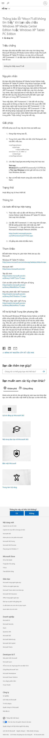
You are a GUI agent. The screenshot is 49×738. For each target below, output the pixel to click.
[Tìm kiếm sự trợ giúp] (8, 3)
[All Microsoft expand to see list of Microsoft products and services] (3, 3)
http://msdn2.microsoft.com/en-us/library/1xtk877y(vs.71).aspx (14, 277)
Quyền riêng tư (21, 731)
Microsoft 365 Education (10, 594)
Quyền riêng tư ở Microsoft (11, 707)
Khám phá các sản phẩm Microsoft (13, 537)
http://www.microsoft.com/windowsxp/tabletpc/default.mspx (24, 262)
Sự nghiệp (6, 696)
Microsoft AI (6, 620)
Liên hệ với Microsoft (9, 731)
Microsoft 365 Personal (9, 545)
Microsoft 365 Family (9, 541)
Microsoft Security (8, 624)
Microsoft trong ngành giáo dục (12, 582)
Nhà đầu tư (6, 711)
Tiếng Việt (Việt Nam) (12, 718)
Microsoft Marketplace (9, 673)
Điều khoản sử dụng (32, 731)
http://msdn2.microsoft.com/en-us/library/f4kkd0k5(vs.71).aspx (14, 286)
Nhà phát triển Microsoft (10, 658)
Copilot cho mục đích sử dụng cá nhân (14, 530)
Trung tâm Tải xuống (9, 564)
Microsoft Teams (7, 647)
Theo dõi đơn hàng (8, 571)
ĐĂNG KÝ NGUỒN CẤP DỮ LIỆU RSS (19, 353)
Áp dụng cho (8, 38)
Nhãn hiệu (6, 734)
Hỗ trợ (5, 8)
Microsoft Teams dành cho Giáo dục (13, 590)
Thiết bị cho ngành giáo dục (11, 586)
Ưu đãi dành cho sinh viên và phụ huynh (14, 605)
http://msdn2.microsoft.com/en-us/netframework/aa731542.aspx (21, 234)
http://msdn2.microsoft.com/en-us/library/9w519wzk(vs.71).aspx (14, 295)
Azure (4, 628)
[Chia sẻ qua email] (14, 348)
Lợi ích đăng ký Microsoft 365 (13, 415)
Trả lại (5, 567)
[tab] (10, 388)
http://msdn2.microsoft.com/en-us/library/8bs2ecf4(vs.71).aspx (14, 304)
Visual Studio (6, 685)
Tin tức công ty (7, 703)
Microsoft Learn (7, 662)
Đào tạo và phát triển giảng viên (12, 601)
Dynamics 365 (7, 632)
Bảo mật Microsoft (9, 463)
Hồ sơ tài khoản (7, 560)
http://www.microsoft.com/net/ (13, 269)
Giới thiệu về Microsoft (9, 700)
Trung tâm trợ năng (9, 487)
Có (17, 513)
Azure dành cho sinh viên (10, 609)
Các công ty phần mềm (9, 681)
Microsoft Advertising (9, 639)
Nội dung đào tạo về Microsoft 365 (15, 439)
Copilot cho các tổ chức (9, 526)
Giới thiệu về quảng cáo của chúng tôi (21, 734)
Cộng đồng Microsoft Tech (10, 669)
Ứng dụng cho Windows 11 (10, 549)
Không (31, 513)
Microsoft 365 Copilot (9, 643)
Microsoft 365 (7, 533)
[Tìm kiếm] (44, 371)
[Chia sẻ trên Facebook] (4, 348)
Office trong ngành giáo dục (11, 598)
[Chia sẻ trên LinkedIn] (8, 348)
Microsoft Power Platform (10, 677)
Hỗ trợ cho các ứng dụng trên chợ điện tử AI (16, 666)
